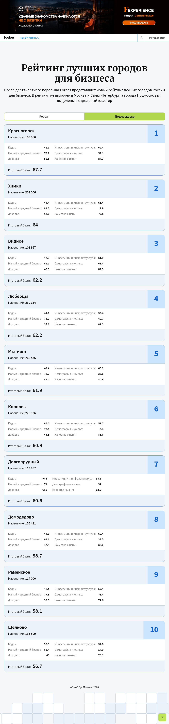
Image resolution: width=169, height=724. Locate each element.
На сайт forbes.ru (29, 37)
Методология (157, 37)
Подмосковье (125, 116)
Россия (44, 116)
